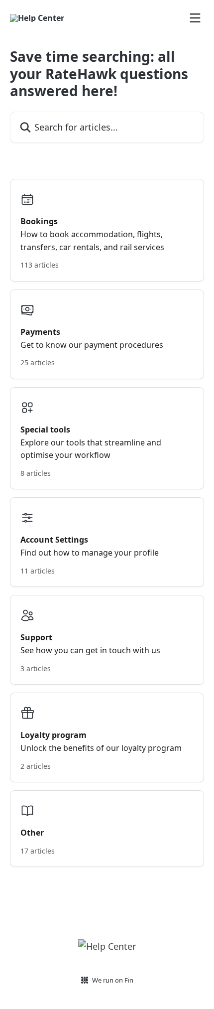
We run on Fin (112, 980)
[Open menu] (195, 18)
